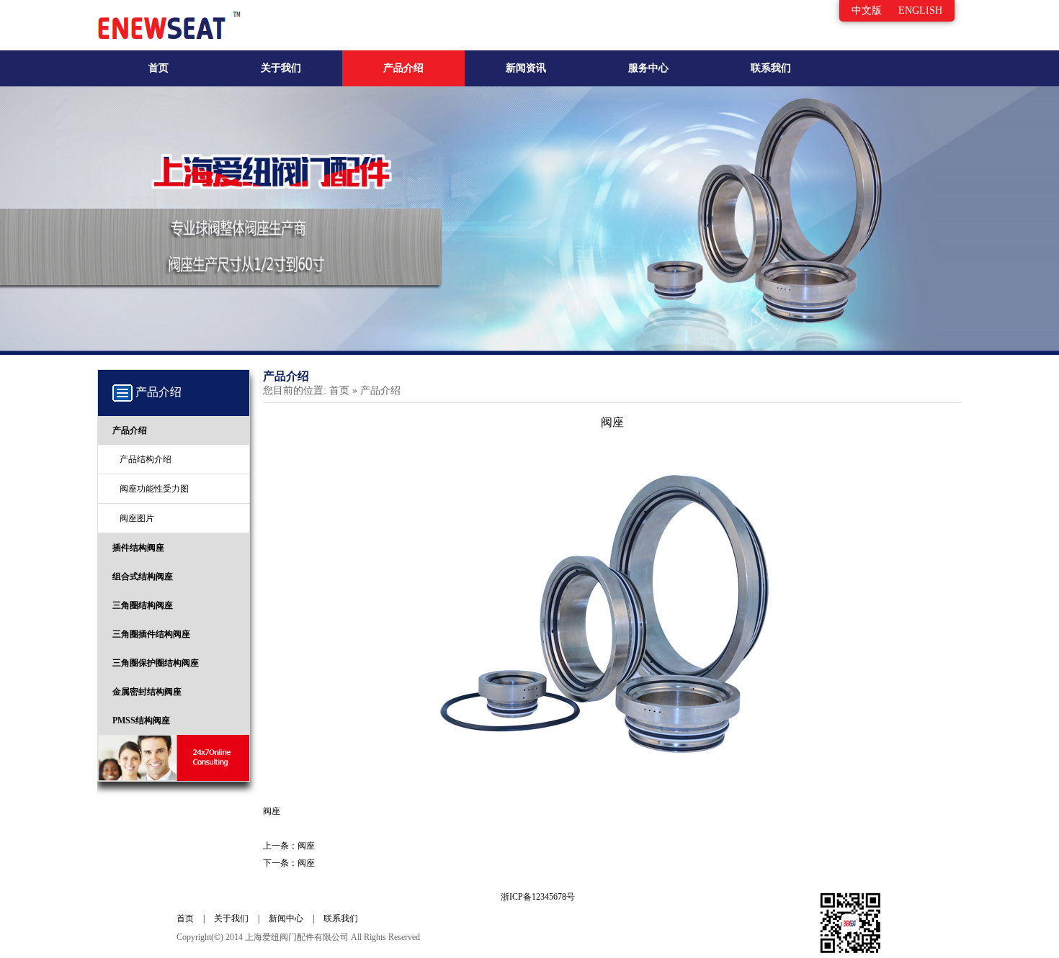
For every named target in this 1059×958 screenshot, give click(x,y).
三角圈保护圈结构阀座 (155, 663)
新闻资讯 (526, 68)
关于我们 (281, 68)
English (920, 10)
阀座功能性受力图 (154, 489)
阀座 (306, 846)
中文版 (867, 10)
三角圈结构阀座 (142, 605)
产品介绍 (403, 68)
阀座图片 (137, 518)
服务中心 (648, 68)
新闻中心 (286, 918)
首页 (158, 68)
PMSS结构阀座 (141, 720)
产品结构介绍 (145, 459)
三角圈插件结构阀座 (151, 634)
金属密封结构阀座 (147, 692)
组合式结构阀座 (142, 576)
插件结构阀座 (138, 548)
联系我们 (771, 68)
